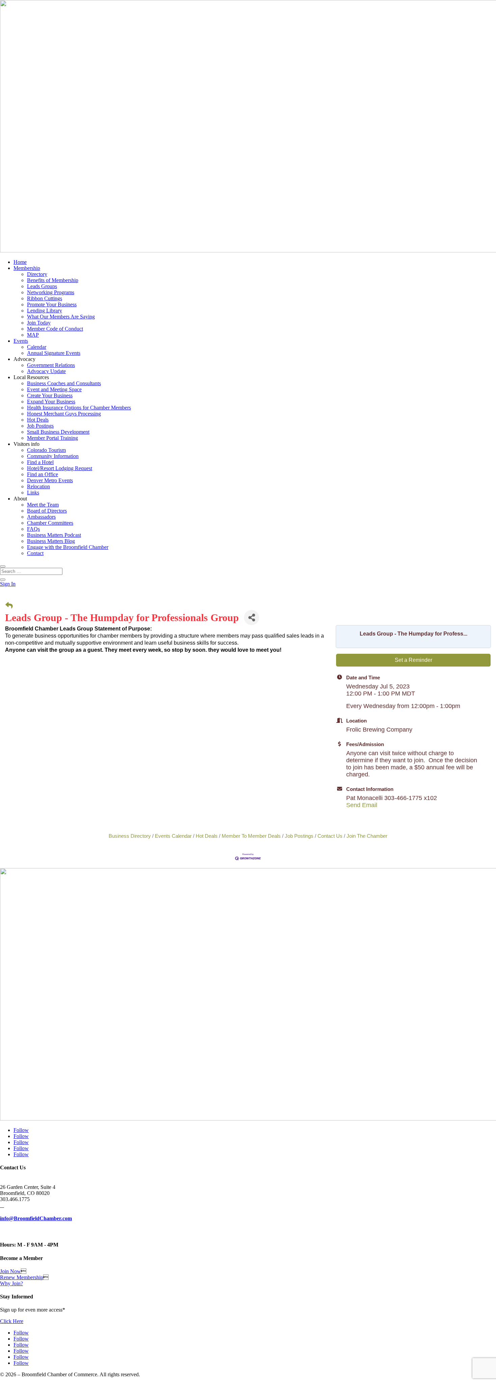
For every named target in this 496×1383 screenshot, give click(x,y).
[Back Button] (9, 605)
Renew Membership (21, 1277)
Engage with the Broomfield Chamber (67, 547)
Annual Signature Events (53, 353)
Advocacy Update (46, 371)
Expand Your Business (51, 401)
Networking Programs (50, 292)
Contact (35, 553)
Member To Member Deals (251, 836)
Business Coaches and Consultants (64, 383)
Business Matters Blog (51, 541)
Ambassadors (41, 517)
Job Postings (40, 426)
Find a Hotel (40, 462)
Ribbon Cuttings (44, 298)
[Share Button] (251, 617)
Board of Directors (47, 511)
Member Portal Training (52, 438)
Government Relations (51, 365)
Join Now (10, 1271)
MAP (33, 335)
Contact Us (330, 836)
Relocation (38, 486)
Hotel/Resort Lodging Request (59, 468)
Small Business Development (58, 432)
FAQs (33, 529)
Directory (37, 274)
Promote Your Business (52, 304)
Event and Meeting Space (54, 389)
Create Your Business (50, 395)
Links (33, 492)
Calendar (36, 347)
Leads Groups (42, 286)
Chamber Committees (50, 523)
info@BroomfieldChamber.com (36, 1218)
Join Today (39, 323)
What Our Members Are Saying (61, 316)
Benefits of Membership (52, 280)
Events (20, 341)
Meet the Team (43, 505)
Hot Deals (38, 420)
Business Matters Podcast (54, 535)
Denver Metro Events (50, 480)
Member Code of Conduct (55, 329)
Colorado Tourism (46, 450)
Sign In (8, 584)
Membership (26, 268)
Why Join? (11, 1283)
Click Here (11, 1321)
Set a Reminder (413, 660)
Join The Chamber (367, 836)
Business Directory (130, 836)
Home (20, 262)
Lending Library (44, 310)
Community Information (53, 456)
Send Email (361, 805)
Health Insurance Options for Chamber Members (79, 407)
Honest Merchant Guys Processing (64, 414)
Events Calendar (173, 836)
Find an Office (42, 474)
